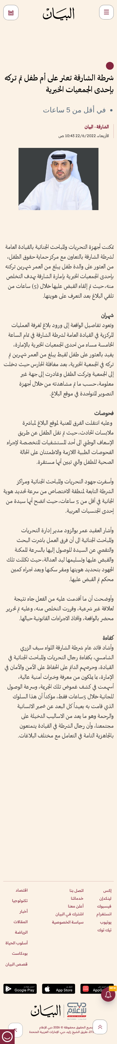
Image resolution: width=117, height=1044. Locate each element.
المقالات (21, 921)
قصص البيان (17, 964)
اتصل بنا (77, 890)
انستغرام (104, 913)
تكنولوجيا (20, 900)
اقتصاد (22, 890)
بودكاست (20, 953)
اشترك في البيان (70, 913)
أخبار (24, 911)
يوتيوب (105, 922)
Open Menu (106, 12)
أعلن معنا (76, 906)
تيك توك (104, 929)
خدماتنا (77, 898)
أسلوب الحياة (17, 942)
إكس (107, 890)
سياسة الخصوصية (68, 922)
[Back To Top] (100, 1027)
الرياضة (21, 932)
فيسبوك (104, 906)
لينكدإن (105, 898)
